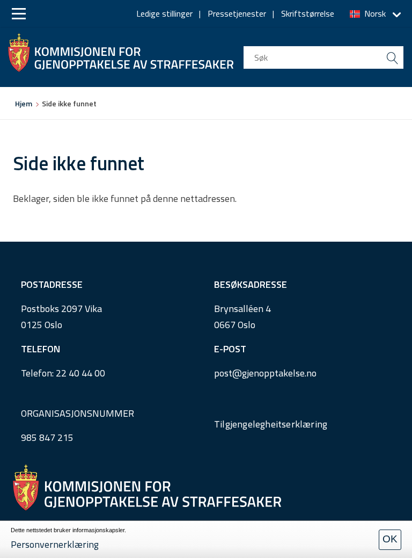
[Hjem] (120, 50)
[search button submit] (392, 57)
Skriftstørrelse (307, 13)
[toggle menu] (19, 14)
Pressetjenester (237, 13)
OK (390, 539)
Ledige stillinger (164, 13)
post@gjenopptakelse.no (265, 373)
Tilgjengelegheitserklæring (270, 424)
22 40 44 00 (80, 373)
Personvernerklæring (55, 544)
